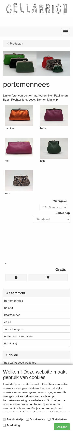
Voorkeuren (37, 419)
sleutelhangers (13, 329)
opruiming (10, 343)
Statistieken (59, 419)
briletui (8, 307)
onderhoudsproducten (18, 336)
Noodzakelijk (15, 419)
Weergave (60, 201)
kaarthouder (12, 314)
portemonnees (13, 300)
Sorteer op (63, 212)
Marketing (13, 425)
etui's (7, 322)
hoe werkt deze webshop (20, 362)
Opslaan (62, 426)
